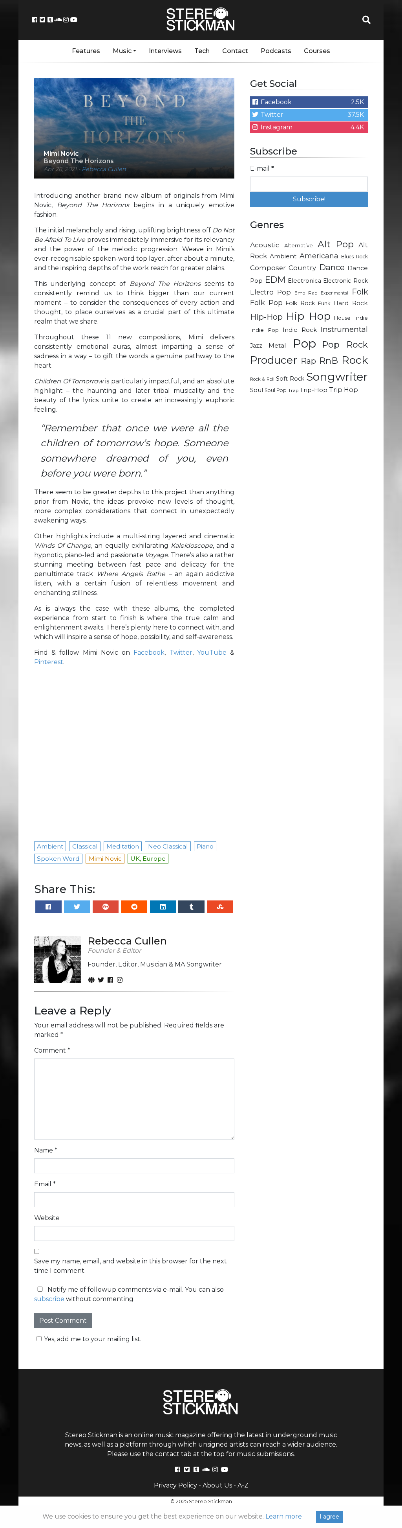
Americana (319, 256)
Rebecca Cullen (104, 169)
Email (45, 1184)
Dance (332, 267)
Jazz (256, 345)
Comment (52, 1050)
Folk (360, 291)
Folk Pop (266, 302)
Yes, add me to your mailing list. (92, 1339)
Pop (304, 343)
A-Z (243, 1485)
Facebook (148, 652)
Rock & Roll (262, 379)
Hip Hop (308, 315)
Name (45, 1150)
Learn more (283, 1516)
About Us (217, 1485)
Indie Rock (300, 329)
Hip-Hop (266, 317)
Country (302, 268)
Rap (308, 361)
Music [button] (122, 51)
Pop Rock (345, 344)
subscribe (49, 1299)
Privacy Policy (175, 1485)
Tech (202, 51)
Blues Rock (354, 257)
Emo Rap (305, 293)
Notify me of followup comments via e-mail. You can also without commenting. (129, 1294)
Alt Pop (336, 244)
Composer (268, 268)
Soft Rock (290, 378)
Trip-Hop (313, 390)
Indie (361, 318)
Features (86, 51)
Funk (324, 303)
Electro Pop (270, 292)
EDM (275, 279)
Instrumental (344, 329)
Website (47, 1218)
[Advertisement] (309, 456)
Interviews (165, 51)
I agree (329, 1516)
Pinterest (48, 662)
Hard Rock (350, 303)
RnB (328, 360)
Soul (256, 390)
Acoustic (265, 245)
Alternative (298, 245)
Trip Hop (343, 390)
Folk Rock (300, 303)
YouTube (212, 652)
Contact (235, 51)
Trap (293, 390)
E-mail (262, 168)
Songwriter (337, 376)
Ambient (283, 256)
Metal (277, 345)
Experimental (334, 293)
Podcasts (276, 51)
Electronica (304, 280)
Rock (355, 359)
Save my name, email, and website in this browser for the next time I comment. (130, 1265)
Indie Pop (264, 330)
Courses (317, 51)
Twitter (181, 652)
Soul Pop (276, 390)
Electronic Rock (345, 280)
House (342, 318)
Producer (273, 360)
